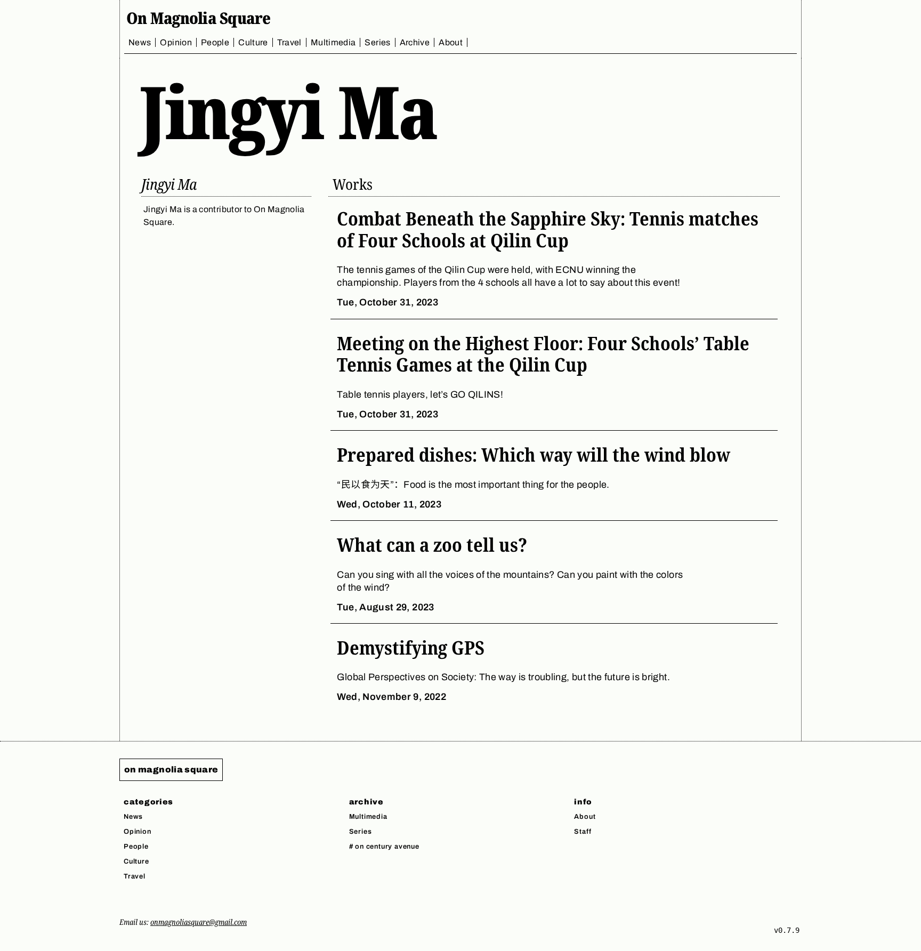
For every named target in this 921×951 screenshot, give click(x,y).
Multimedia (333, 42)
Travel (289, 42)
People (215, 42)
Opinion (176, 42)
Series (377, 42)
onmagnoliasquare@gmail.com (198, 922)
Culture (253, 42)
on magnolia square (171, 769)
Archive (415, 42)
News (139, 42)
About (451, 42)
